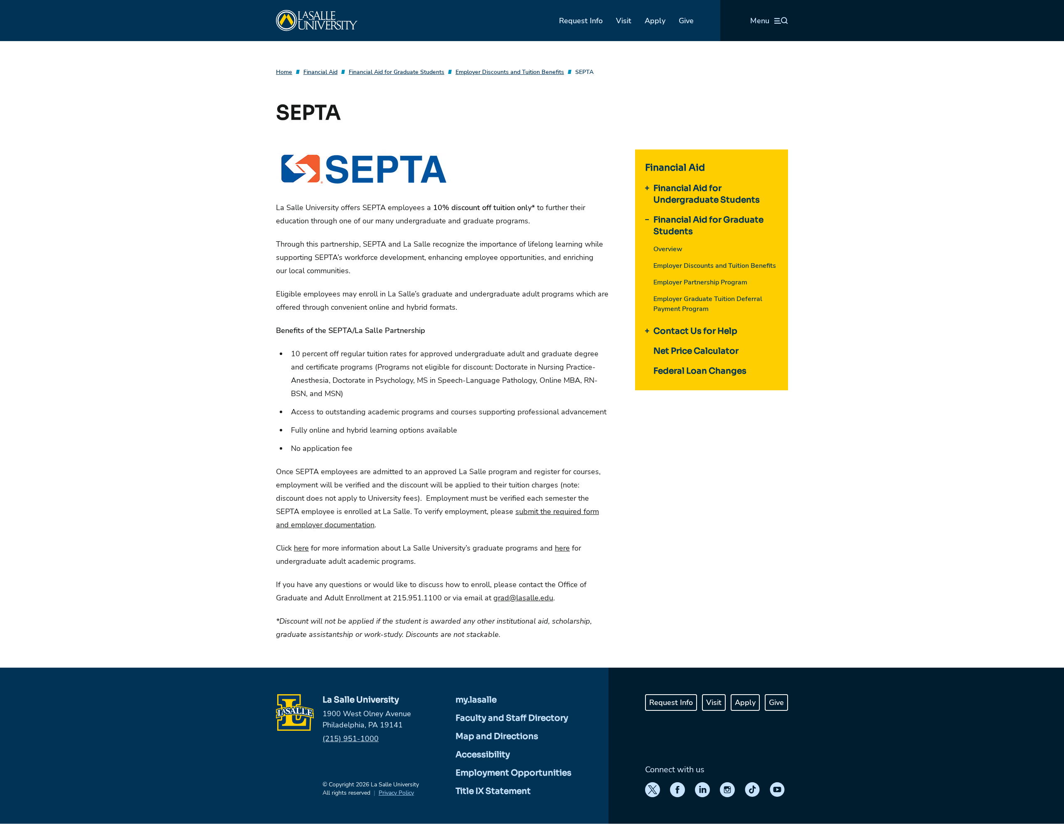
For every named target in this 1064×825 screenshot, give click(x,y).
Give (686, 21)
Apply (655, 21)
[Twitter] (652, 789)
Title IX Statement (493, 791)
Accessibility (483, 754)
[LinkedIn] (702, 789)
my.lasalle (476, 700)
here (301, 548)
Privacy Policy (396, 793)
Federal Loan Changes (699, 371)
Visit (623, 21)
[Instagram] (727, 789)
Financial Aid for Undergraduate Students (706, 194)
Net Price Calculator (696, 351)
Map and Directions (497, 736)
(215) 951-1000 (351, 739)
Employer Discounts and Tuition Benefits (510, 72)
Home (284, 72)
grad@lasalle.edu (523, 598)
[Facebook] (677, 789)
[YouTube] (777, 789)
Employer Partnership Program (700, 282)
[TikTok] (752, 789)
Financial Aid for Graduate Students (396, 72)
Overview (667, 249)
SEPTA (584, 72)
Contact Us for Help (695, 331)
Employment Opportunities (513, 773)
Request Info (581, 21)
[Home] (316, 20)
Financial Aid (320, 72)
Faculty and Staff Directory (512, 718)
